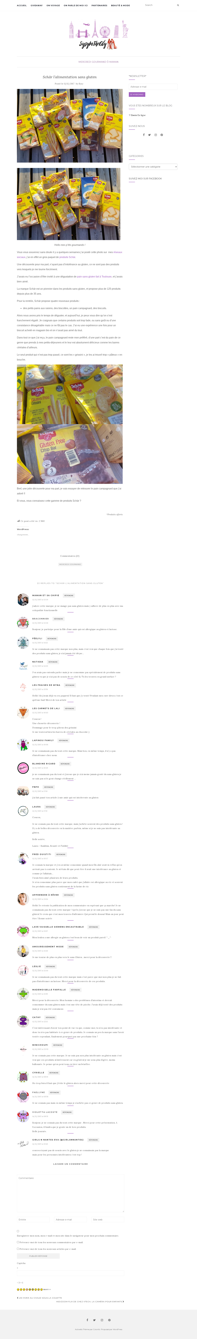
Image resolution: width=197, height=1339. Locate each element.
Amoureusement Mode (48, 946)
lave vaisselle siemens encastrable (58, 927)
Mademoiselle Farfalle (49, 990)
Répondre (68, 596)
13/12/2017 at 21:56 (40, 994)
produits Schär (67, 257)
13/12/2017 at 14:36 (40, 666)
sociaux (21, 257)
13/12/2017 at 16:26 (40, 768)
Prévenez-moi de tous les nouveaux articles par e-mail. (48, 1249)
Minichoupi (40, 1045)
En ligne (137, 115)
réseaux (117, 252)
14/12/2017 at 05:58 (40, 1096)
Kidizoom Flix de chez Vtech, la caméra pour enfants (89, 1301)
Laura (36, 807)
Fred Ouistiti (41, 854)
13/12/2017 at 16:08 (40, 744)
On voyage (53, 5)
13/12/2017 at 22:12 (40, 1021)
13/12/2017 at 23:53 (40, 1049)
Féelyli (37, 638)
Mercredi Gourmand (92, 62)
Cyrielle (38, 1072)
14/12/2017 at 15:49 (40, 1144)
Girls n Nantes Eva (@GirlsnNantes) (58, 1140)
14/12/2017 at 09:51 (40, 1116)
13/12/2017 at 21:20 (40, 951)
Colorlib (96, 1329)
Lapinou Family (43, 740)
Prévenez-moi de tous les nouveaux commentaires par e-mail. (51, 1242)
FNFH (35, 787)
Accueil (22, 5)
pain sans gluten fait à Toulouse (94, 276)
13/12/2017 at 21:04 (40, 899)
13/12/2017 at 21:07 (40, 931)
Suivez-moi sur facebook (145, 178)
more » (46, 1289)
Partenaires (99, 5)
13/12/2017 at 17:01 (39, 791)
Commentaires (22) (69, 556)
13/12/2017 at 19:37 (40, 858)
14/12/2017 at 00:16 (40, 1077)
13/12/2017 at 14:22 (40, 642)
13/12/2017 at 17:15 (39, 811)
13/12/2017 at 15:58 (40, 689)
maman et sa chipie (45, 595)
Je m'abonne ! (137, 94)
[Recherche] (178, 5)
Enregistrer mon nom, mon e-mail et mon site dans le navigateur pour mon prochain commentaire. (68, 1235)
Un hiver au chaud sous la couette (40, 1298)
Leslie (36, 966)
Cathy (36, 1017)
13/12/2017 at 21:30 (40, 970)
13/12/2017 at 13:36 (40, 599)
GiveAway (37, 5)
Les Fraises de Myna (46, 685)
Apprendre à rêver (45, 895)
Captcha (21, 1263)
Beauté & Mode (120, 5)
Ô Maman (113, 62)
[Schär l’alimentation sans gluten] (70, 126)
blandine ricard (44, 764)
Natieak (37, 662)
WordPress (117, 1329)
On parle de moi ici (76, 5)
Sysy (81, 83)
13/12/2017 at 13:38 (40, 623)
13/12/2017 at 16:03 (40, 712)
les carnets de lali (46, 708)
